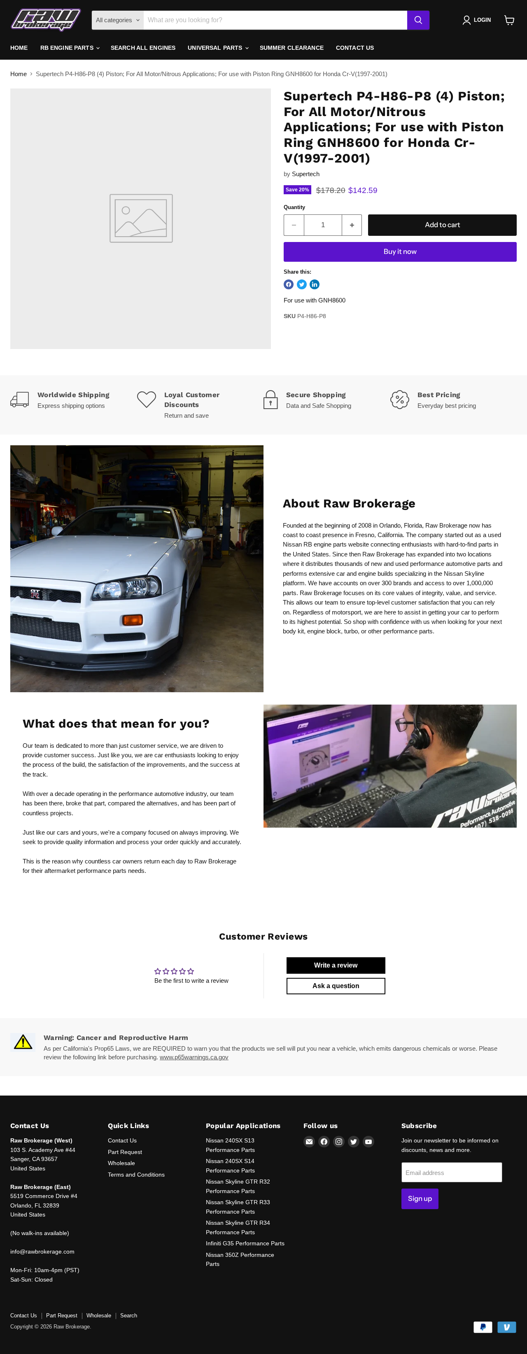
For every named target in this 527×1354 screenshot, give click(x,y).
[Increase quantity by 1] (352, 224)
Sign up (420, 1198)
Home (19, 47)
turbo (351, 631)
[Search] (418, 20)
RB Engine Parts (67, 47)
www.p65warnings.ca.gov (194, 1057)
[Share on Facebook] (289, 284)
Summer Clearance (292, 47)
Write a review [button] (335, 965)
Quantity (294, 207)
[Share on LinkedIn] (314, 284)
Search (128, 1315)
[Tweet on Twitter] (302, 284)
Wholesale (121, 1163)
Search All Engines (143, 47)
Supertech (305, 173)
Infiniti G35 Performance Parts (245, 1243)
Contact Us (355, 47)
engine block (324, 631)
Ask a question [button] (335, 985)
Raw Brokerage (446, 525)
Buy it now (400, 251)
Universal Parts (216, 47)
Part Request (125, 1152)
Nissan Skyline (464, 573)
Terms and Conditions (136, 1174)
